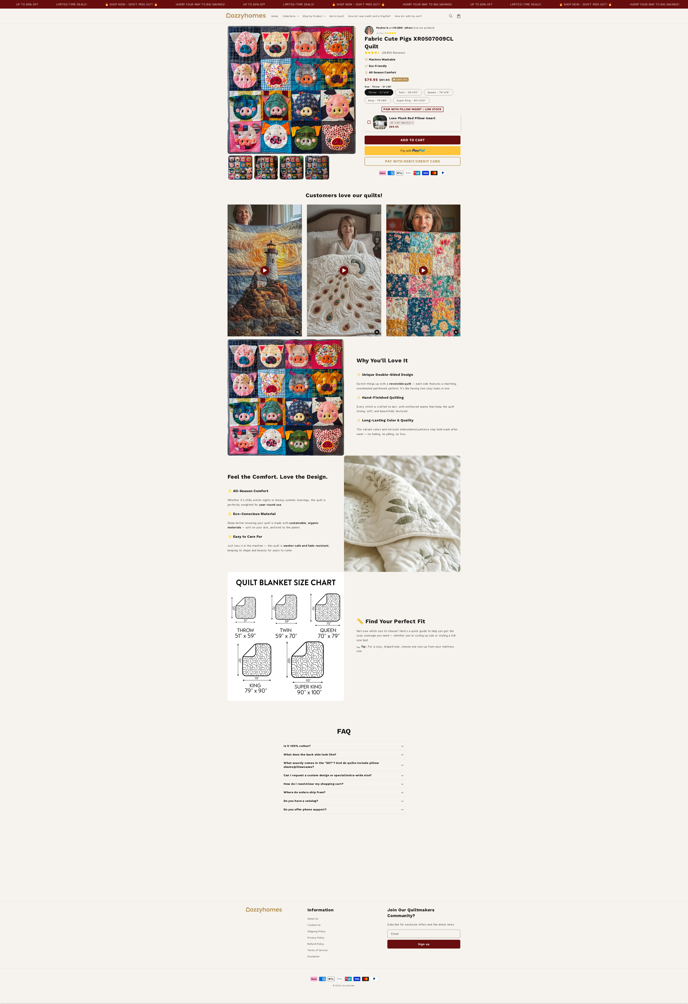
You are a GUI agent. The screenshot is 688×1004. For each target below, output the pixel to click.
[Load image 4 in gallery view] (317, 167)
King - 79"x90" (377, 100)
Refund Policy (315, 943)
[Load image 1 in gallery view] (240, 167)
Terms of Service (317, 950)
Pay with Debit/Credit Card (412, 161)
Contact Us (314, 924)
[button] (290, 16)
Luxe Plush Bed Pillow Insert (412, 118)
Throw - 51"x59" (379, 92)
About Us (312, 918)
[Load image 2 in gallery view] (266, 167)
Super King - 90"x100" (411, 100)
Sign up (424, 944)
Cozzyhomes (348, 985)
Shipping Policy (316, 931)
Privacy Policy (315, 937)
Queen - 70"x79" (439, 92)
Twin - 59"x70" (408, 92)
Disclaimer (313, 956)
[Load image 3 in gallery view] (292, 167)
